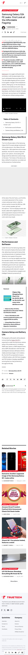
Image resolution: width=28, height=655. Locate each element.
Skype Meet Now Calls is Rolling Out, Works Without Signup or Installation (12, 324)
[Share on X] (5, 32)
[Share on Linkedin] (8, 32)
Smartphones (13, 10)
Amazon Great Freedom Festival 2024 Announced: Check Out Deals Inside (11, 509)
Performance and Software (13, 127)
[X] (25, 386)
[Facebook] (2, 610)
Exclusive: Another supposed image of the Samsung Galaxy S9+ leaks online (13, 476)
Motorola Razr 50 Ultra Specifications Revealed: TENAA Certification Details (13, 310)
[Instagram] (11, 610)
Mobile (5, 10)
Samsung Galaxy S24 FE (15, 370)
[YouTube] (8, 610)
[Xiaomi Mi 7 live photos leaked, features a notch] (14, 527)
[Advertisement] (14, 181)
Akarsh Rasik (11, 26)
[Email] (15, 652)
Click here (19, 649)
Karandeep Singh (8, 481)
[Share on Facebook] (5, 652)
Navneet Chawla (8, 545)
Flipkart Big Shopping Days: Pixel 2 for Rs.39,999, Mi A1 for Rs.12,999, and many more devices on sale (18, 298)
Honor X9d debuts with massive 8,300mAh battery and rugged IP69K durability (13, 317)
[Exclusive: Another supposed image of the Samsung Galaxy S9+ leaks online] (14, 461)
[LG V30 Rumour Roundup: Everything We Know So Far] (14, 559)
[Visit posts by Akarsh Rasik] (3, 385)
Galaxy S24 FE (15, 340)
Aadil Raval (6, 514)
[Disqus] (14, 417)
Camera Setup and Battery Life (14, 130)
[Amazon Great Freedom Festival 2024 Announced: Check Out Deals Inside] (14, 494)
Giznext (11, 373)
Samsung (4, 74)
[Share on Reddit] (11, 32)
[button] (25, 3)
